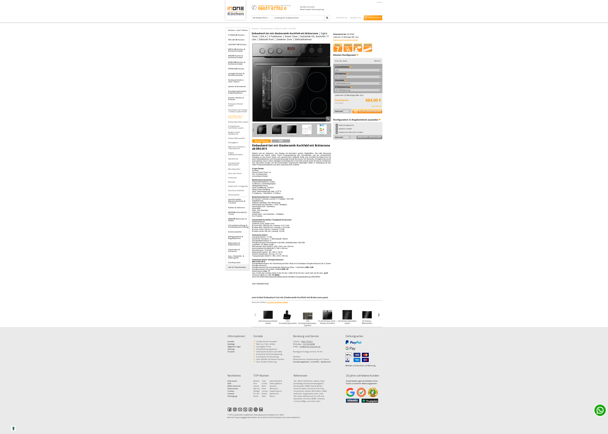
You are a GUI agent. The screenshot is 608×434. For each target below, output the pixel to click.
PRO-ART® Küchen (236, 39)
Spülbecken (326, 362)
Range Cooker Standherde (234, 133)
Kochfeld (315, 362)
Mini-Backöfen (234, 169)
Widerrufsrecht (234, 386)
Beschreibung (261, 141)
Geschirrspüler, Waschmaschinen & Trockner (236, 201)
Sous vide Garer (235, 173)
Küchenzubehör (235, 232)
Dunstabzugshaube (301, 362)
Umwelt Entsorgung (232, 394)
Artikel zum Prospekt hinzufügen (345, 40)
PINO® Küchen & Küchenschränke (235, 56)
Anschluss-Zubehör (236, 190)
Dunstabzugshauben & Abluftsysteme (237, 92)
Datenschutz (233, 388)
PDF (281, 141)
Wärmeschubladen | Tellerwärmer (237, 147)
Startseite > (256, 28)
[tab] (237, 30)
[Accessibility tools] (13, 428)
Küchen (235, 11)
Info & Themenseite (237, 267)
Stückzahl (338, 111)
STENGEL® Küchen (236, 35)
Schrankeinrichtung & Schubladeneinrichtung (238, 226)
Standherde (233, 159)
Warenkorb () (375, 18)
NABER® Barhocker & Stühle (237, 220)
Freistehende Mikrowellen (234, 164)
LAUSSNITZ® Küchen (237, 44)
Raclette (231, 182)
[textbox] (299, 17)
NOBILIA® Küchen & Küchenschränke (236, 63)
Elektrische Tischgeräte (238, 186)
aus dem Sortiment (277, 302)
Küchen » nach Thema (238, 30)
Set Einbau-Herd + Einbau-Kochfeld (236, 116)
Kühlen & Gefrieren (236, 207)
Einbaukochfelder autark (235, 104)
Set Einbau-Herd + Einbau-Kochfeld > (274, 28)
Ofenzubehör (234, 195)
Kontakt (379, 2)
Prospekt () (341, 17)
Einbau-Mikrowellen (236, 138)
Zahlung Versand (231, 350)
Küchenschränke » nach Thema (236, 81)
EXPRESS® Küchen (236, 68)
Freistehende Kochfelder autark (236, 127)
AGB (229, 383)
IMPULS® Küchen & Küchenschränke (236, 50)
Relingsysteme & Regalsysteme (235, 237)
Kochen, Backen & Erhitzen (236, 98)
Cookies (231, 391)
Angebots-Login (234, 346)
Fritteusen (232, 177)
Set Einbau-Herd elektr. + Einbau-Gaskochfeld (238, 110)
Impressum (232, 381)
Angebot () (355, 17)
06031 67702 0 (307, 341)
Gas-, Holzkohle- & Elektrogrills (236, 257)
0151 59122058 (309, 344)
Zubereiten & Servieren (234, 250)
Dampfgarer (233, 142)
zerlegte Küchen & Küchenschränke (236, 74)
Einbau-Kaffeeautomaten (235, 153)
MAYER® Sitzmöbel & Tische (237, 213)
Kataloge (231, 344)
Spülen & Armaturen (237, 86)
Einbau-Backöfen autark (238, 122)
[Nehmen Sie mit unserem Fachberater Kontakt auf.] (357, 47)
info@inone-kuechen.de (310, 346)
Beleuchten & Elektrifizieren (234, 244)
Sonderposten (234, 262)
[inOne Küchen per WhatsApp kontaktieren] (600, 410)
